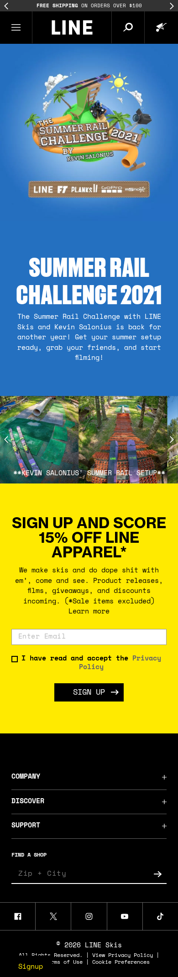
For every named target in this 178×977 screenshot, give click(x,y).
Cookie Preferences (121, 962)
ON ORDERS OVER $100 (62, 6)
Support (25, 825)
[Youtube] (124, 916)
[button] (16, 27)
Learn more (89, 611)
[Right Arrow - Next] (172, 6)
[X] (53, 916)
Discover (27, 801)
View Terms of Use (55, 962)
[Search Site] (127, 27)
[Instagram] (88, 916)
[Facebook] (17, 916)
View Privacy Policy (122, 955)
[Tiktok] (160, 916)
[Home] (71, 27)
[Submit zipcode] (157, 874)
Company (25, 777)
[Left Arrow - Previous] (6, 6)
